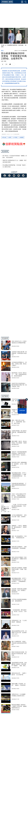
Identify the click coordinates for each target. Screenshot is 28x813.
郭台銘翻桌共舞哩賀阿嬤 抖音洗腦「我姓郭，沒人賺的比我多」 (15, 166)
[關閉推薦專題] (26, 399)
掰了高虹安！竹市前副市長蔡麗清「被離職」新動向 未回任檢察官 (15, 156)
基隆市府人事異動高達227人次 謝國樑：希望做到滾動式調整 (14, 161)
